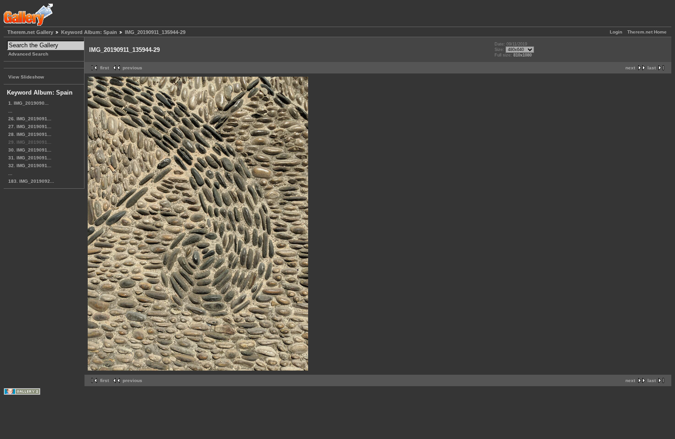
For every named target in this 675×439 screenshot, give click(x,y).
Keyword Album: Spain (89, 32)
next (630, 67)
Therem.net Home (647, 31)
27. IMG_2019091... (29, 126)
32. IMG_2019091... (29, 165)
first (104, 67)
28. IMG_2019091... (29, 134)
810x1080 (522, 55)
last (651, 67)
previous (132, 67)
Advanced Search (28, 53)
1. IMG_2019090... (28, 103)
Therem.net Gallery (30, 32)
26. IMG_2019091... (29, 118)
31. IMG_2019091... (29, 157)
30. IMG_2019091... (29, 149)
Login (616, 31)
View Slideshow (26, 76)
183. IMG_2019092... (31, 181)
